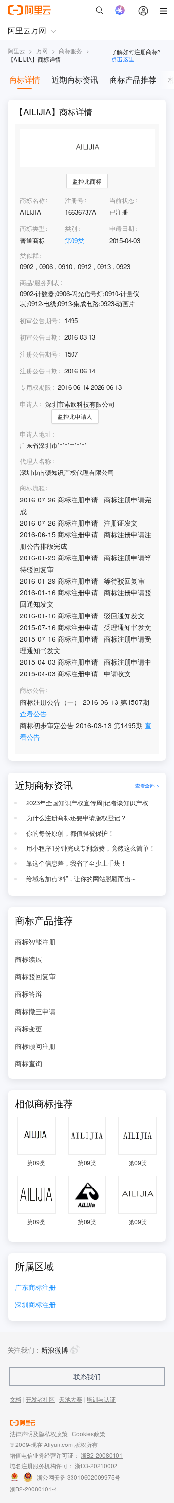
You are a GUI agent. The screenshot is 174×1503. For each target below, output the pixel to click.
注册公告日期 (39, 370)
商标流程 (32, 488)
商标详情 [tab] (24, 79)
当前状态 (121, 200)
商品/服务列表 (39, 282)
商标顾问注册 (35, 1046)
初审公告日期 (39, 337)
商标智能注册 (35, 941)
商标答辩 (28, 994)
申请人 (29, 404)
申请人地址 (35, 434)
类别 (71, 228)
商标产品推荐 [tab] (133, 79)
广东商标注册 (35, 1287)
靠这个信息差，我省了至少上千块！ (76, 863)
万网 (42, 50)
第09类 (74, 240)
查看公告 (33, 713)
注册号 (74, 200)
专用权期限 (35, 387)
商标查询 (28, 1063)
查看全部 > (147, 785)
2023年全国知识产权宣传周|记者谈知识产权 (87, 802)
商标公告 (32, 690)
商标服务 (70, 50)
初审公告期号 (39, 320)
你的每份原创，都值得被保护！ (70, 833)
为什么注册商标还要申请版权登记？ (76, 817)
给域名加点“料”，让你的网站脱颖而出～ (81, 878)
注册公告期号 (39, 353)
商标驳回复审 (35, 976)
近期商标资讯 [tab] (75, 79)
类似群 (29, 255)
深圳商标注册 (35, 1305)
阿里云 (16, 50)
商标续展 (28, 959)
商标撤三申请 (35, 1011)
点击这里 (122, 59)
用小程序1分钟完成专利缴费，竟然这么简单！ (90, 848)
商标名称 (32, 200)
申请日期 (121, 228)
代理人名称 (35, 461)
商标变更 (28, 1028)
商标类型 (32, 228)
